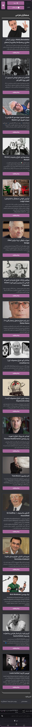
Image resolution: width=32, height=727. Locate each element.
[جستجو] (2, 716)
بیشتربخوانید (16, 53)
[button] (2, 711)
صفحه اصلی (24, 701)
